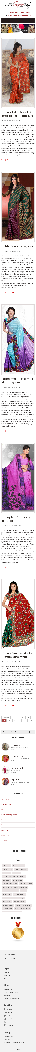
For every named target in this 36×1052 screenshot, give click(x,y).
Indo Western (5, 820)
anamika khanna (19, 901)
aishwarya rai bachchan (10, 891)
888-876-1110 (25, 12)
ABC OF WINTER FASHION (10, 883)
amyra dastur (7, 901)
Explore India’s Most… (18, 768)
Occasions (5, 840)
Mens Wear (5, 835)
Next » (31, 721)
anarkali (18, 905)
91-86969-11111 (13, 12)
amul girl (21, 898)
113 (24, 721)
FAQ (5, 961)
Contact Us (7, 972)
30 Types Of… (15, 745)
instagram (10, 1025)
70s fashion (16, 873)
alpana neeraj (7, 894)
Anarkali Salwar (7, 909)
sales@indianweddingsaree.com (19, 15)
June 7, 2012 (7, 387)
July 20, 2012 (7, 120)
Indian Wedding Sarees (9, 815)
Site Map (6, 978)
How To (3, 810)
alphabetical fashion (9, 898)
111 (14, 721)
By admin (15, 120)
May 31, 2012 (7, 525)
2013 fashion (6, 866)
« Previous (6, 717)
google (10, 1012)
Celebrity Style (6, 805)
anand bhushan (8, 905)
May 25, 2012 (7, 662)
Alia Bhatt (23, 891)
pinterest (9, 1019)
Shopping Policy (8, 995)
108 (28, 717)
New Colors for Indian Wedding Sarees (17, 246)
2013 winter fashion (18, 866)
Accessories (5, 799)
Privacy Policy (8, 989)
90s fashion (21, 876)
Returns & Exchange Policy (11, 992)
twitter (8, 1015)
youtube (9, 1022)
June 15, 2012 (7, 251)
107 (22, 717)
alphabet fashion (19, 894)
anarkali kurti (27, 905)
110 (9, 721)
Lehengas (4, 830)
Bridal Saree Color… (18, 756)
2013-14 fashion (7, 869)
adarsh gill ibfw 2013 (20, 887)
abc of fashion (17, 880)
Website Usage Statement (11, 998)
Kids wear (4, 825)
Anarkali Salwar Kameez (22, 909)
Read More (6, 160)
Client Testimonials (9, 958)
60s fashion (6, 873)
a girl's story (6, 880)
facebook (9, 1009)
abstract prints (7, 887)
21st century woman (21, 869)
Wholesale (7, 975)
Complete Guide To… (17, 780)
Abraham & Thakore (26, 883)
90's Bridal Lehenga (9, 876)
